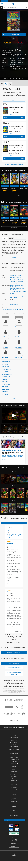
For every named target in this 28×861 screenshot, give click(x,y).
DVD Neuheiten (14, 768)
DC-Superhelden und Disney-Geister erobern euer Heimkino (12, 452)
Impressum (17, 854)
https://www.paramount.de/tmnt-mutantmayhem (13, 309)
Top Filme (14, 766)
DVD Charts (14, 769)
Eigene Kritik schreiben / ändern (14, 523)
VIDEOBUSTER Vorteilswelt (14, 759)
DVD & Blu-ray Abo (14, 744)
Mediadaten (14, 855)
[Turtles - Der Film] (5, 210)
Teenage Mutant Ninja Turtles (17, 279)
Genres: (3, 66)
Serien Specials (14, 801)
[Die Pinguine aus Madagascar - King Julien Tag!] (14, 178)
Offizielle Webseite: (6, 307)
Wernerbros (10, 592)
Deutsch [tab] (5, 238)
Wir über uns (5, 854)
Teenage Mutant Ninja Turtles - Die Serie (5, 188)
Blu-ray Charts (14, 773)
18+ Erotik (14, 739)
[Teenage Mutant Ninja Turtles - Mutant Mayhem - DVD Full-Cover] (20, 508)
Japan (14, 58)
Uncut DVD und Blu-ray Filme (14, 749)
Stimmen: (4, 62)
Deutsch (12, 285)
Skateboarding (13, 283)
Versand (23, 119)
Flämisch (17, 286)
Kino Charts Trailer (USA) (14, 789)
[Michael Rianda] (19, 352)
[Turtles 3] (24, 210)
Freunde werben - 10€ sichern (14, 755)
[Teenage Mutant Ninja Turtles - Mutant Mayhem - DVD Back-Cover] (12, 508)
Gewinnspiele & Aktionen (14, 751)
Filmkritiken (14, 798)
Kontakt (14, 810)
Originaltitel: (4, 267)
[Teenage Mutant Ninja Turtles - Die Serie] (5, 178)
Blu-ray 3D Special (14, 803)
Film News (14, 794)
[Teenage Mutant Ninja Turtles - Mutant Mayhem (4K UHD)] (5, 148)
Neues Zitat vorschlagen (14, 663)
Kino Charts (14, 781)
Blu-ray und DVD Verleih (14, 735)
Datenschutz (11, 854)
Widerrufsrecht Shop (14, 817)
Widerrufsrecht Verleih (14, 813)
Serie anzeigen (14, 227)
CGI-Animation (20, 281)
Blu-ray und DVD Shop (14, 737)
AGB (14, 812)
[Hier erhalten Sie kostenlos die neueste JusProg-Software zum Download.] (14, 833)
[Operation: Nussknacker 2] (24, 178)
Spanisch (18, 291)
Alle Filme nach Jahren (14, 742)
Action (17, 66)
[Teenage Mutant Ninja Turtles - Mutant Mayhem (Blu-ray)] (5, 129)
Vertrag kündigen (9, 820)
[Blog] (13, 78)
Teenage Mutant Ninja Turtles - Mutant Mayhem (9, 425)
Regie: (3, 60)
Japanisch (21, 288)
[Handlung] (5, 78)
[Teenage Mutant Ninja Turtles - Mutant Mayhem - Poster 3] (20, 493)
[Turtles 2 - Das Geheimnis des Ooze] (14, 210)
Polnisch (19, 289)
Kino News (14, 795)
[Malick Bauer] (19, 342)
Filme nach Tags (14, 761)
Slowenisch (12, 291)
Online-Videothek (14, 733)
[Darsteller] (11, 78)
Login (23, 1)
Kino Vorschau (14, 780)
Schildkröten (13, 281)
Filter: (8, 532)
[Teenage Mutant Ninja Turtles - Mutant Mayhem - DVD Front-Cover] (4, 508)
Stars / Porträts (14, 799)
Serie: (3, 68)
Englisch (12, 286)
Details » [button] (11, 114)
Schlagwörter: (5, 279)
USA (11, 58)
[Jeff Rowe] (5, 332)
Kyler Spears (18, 60)
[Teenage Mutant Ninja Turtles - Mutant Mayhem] (13, 21)
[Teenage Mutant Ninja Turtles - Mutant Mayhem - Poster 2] (12, 493)
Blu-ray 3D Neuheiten (14, 774)
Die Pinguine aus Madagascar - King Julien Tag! (14, 188)
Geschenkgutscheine (14, 753)
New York (19, 283)
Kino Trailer (14, 785)
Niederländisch (13, 289)
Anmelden (4, 1)
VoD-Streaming (14, 747)
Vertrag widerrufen (19, 820)
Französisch (21, 286)
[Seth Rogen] (5, 342)
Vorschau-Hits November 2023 (11, 450)
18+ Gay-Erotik (14, 740)
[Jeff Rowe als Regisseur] (5, 322)
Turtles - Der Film (5, 220)
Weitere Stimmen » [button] (14, 398)
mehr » (20, 55)
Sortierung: (9, 527)
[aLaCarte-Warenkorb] (26, 1)
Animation (12, 66)
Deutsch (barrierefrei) (19, 285)
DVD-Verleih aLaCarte (19, 4)
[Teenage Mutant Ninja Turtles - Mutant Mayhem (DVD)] (5, 110)
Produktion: (4, 58)
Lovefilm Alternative (14, 757)
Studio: (3, 293)
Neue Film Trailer (14, 784)
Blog (14, 791)
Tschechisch (23, 291)
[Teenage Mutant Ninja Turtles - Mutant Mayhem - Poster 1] (4, 493)
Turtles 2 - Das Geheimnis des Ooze (14, 220)
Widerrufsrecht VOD (14, 815)
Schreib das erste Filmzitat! (14, 667)
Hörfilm (12, 288)
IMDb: (3, 304)
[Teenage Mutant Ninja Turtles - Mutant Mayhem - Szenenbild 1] (8, 479)
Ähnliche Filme (5, 191)
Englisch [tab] (11, 238)
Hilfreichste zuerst (11, 529)
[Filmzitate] (23, 78)
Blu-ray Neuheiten (14, 771)
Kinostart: (4, 299)
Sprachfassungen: (6, 285)
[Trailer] (8, 78)
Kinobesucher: (5, 302)
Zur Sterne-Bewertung (15, 304)
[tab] (2, 84)
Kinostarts (14, 778)
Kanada (17, 58)
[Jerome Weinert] (5, 352)
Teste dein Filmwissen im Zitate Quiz (14, 673)
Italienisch (16, 288)
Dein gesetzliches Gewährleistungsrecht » (14, 164)
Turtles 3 (24, 220)
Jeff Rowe (12, 60)
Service (14, 806)
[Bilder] (17, 78)
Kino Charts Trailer (14, 787)
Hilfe (14, 808)
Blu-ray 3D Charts (14, 776)
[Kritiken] (20, 78)
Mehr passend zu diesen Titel (14, 196)
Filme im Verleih (14, 763)
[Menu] (1, 7)
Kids (20, 66)
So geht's (14, 100)
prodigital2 (10, 543)
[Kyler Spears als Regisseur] (19, 322)
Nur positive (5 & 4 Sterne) (12, 534)
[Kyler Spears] (19, 332)
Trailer (14, 38)
